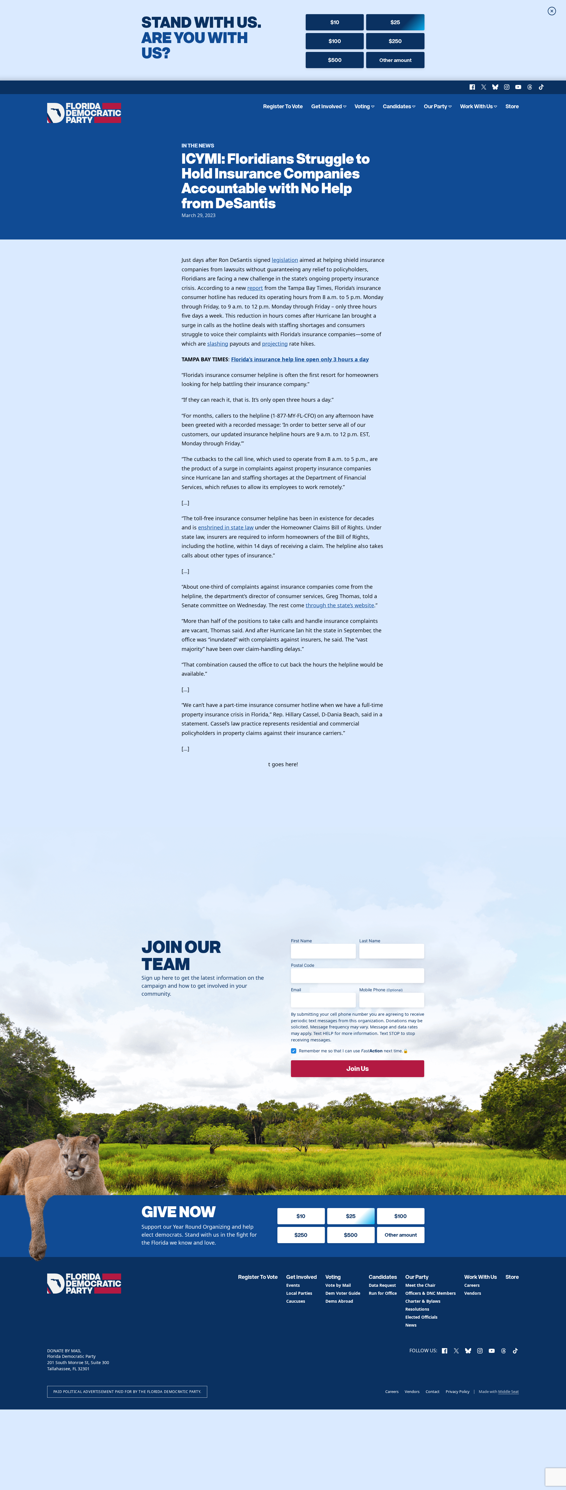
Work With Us (476, 106)
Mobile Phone (381, 989)
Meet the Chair (420, 1285)
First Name (301, 940)
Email (296, 989)
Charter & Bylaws (422, 1301)
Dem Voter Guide (342, 1293)
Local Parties (299, 1293)
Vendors (472, 1293)
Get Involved (326, 106)
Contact (433, 1391)
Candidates (397, 106)
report (255, 287)
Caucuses (295, 1301)
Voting (362, 106)
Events (293, 1285)
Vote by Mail (338, 1285)
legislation (285, 259)
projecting (275, 343)
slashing (217, 343)
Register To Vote (283, 106)
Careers (472, 1285)
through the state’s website (340, 605)
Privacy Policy (458, 1391)
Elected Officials (421, 1317)
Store (512, 106)
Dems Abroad (339, 1301)
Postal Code (302, 965)
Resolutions (417, 1309)
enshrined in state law (226, 527)
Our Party (435, 106)
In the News (198, 145)
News (411, 1325)
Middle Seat (508, 1391)
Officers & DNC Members (430, 1293)
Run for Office (383, 1293)
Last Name (369, 940)
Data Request (382, 1285)
